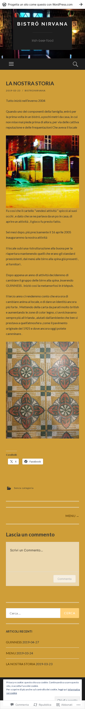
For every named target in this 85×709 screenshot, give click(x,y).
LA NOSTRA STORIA (20, 664)
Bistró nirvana (42, 24)
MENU (72, 516)
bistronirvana (35, 90)
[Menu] (11, 64)
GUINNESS (14, 642)
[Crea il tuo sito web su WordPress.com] (42, 4)
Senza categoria (24, 487)
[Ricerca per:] (42, 613)
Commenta (65, 578)
